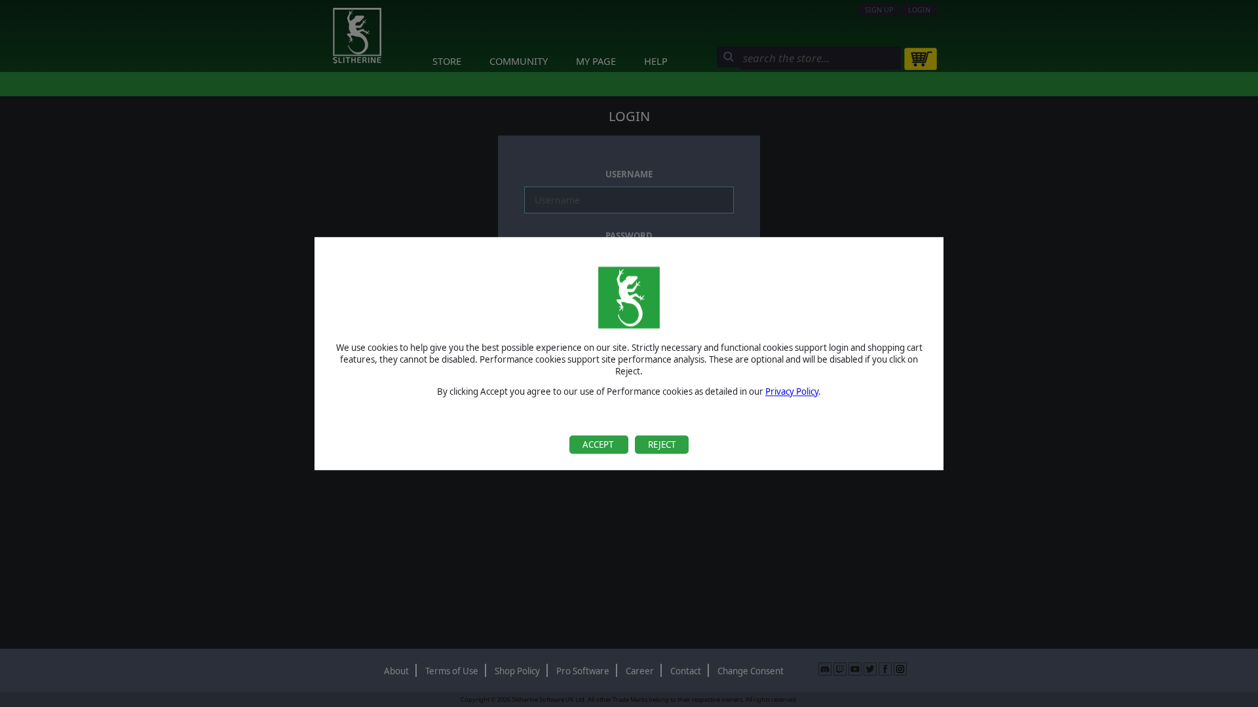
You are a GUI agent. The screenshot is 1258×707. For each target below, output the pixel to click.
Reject (662, 444)
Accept (598, 444)
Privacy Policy (791, 391)
